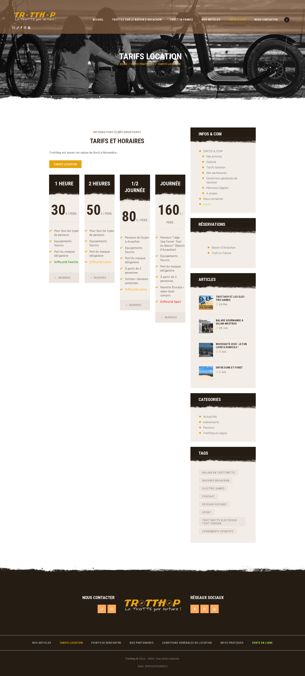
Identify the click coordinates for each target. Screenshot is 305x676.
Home (124, 64)
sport (206, 512)
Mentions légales (217, 188)
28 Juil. (223, 328)
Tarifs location (216, 167)
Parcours (208, 427)
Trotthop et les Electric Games (230, 298)
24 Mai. (223, 304)
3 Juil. (222, 352)
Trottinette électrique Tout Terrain (219, 522)
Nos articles (214, 156)
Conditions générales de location (221, 180)
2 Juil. (222, 372)
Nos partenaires (216, 173)
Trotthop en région (215, 433)
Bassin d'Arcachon (224, 247)
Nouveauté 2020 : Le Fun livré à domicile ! (231, 346)
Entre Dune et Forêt (229, 367)
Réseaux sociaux (214, 504)
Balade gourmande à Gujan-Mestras (229, 322)
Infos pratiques (142, 64)
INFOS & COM (213, 151)
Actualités (210, 416)
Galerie (211, 162)
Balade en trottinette (218, 472)
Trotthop (130, 659)
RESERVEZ (64, 277)
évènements (211, 422)
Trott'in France (221, 253)
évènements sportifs (217, 531)
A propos (211, 193)
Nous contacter (213, 198)
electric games (213, 488)
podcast (208, 496)
